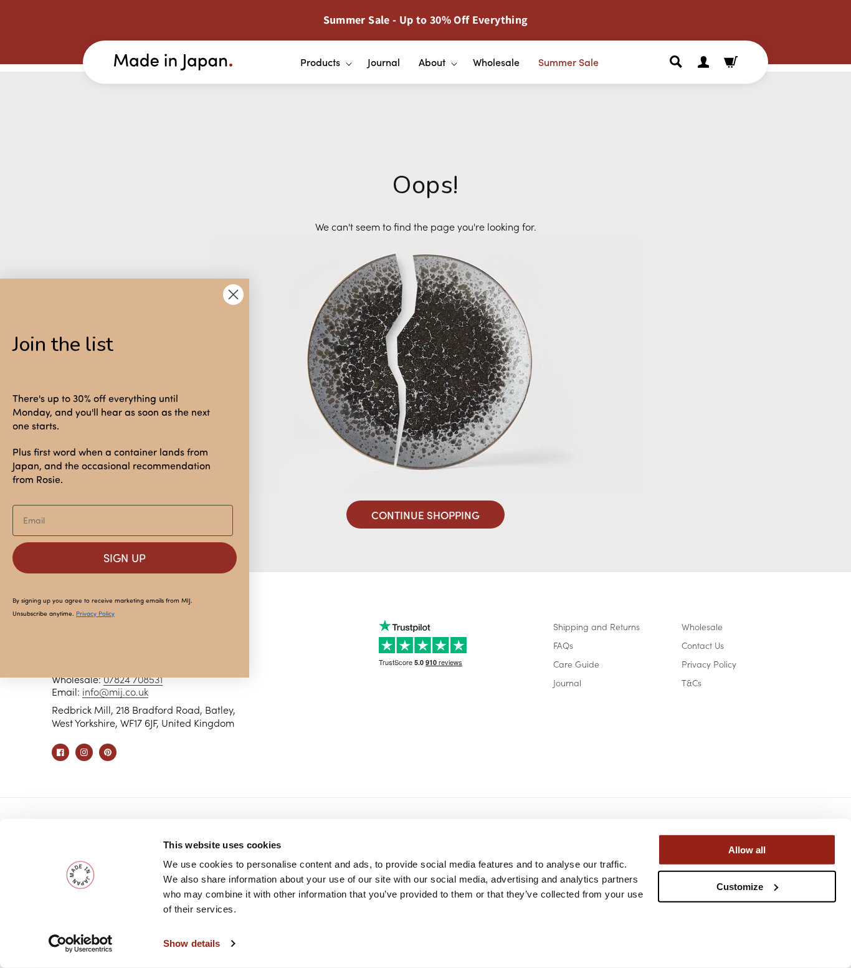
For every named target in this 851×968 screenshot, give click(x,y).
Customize (739, 886)
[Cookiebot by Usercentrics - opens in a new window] (80, 943)
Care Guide (576, 664)
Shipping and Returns (596, 626)
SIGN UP (124, 558)
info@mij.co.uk (115, 691)
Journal (567, 682)
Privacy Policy (709, 664)
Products (320, 62)
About (432, 62)
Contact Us (703, 645)
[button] (321, 62)
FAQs (563, 645)
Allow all (747, 850)
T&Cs (691, 682)
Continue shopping (425, 514)
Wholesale (702, 626)
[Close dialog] (233, 294)
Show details (191, 943)
